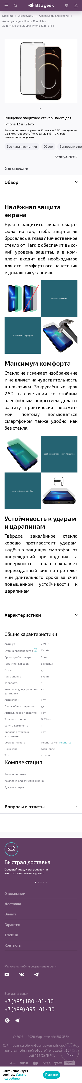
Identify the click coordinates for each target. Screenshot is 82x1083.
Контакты (13, 945)
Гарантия (12, 924)
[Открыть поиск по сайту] (15, 5)
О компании (15, 893)
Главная (7, 15)
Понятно (51, 1074)
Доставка (13, 903)
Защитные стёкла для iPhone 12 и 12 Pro (28, 25)
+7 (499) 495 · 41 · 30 (30, 1009)
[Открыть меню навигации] (6, 5)
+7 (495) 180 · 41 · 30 (29, 1001)
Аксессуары (25, 15)
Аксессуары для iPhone (54, 15)
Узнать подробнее (14, 1076)
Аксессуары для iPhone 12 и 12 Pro (24, 21)
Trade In (11, 935)
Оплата (10, 914)
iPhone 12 (65, 742)
